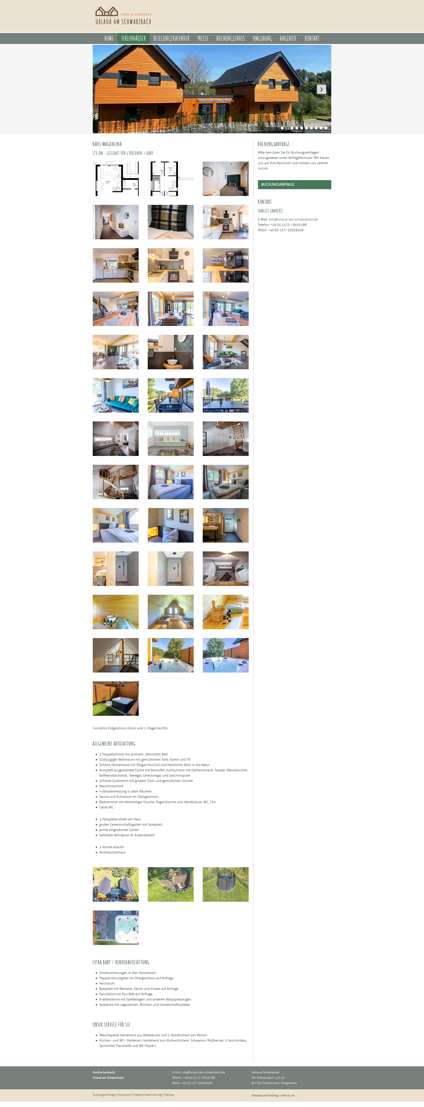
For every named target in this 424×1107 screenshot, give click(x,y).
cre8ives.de (286, 1095)
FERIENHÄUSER (133, 38)
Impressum (124, 1095)
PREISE (202, 38)
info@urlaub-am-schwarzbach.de (203, 1072)
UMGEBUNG (262, 38)
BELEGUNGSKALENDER (171, 38)
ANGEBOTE (288, 38)
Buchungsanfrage (278, 184)
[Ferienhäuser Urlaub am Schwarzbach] (124, 27)
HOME (109, 38)
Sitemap (169, 1095)
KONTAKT (312, 38)
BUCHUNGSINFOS (230, 38)
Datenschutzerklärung (147, 1095)
